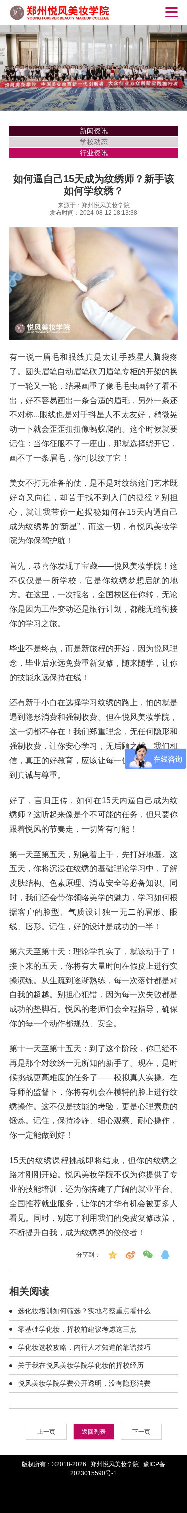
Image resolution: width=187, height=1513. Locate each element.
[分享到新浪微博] (130, 1255)
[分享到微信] (148, 1255)
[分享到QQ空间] (113, 1255)
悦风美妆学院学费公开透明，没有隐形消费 (84, 1383)
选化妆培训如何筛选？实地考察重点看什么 (84, 1311)
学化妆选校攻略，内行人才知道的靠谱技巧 (84, 1347)
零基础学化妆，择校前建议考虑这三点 (77, 1329)
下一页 (141, 1431)
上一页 (46, 1431)
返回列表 (94, 1431)
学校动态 (94, 142)
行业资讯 (94, 153)
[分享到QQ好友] (165, 1255)
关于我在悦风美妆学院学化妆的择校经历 (81, 1365)
